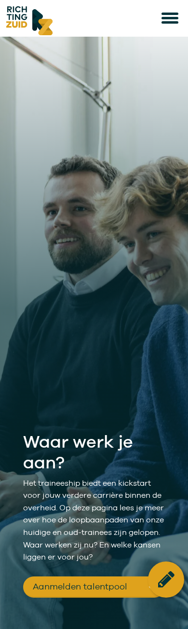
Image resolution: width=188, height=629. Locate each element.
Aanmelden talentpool (80, 586)
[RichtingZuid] (66, 20)
